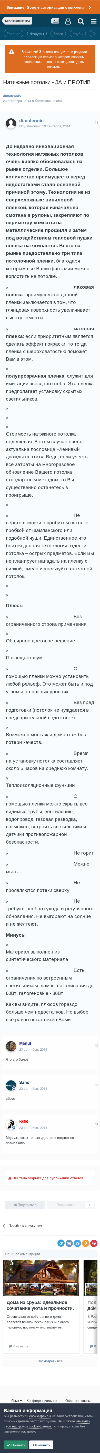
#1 (96, 122)
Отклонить (41, 1444)
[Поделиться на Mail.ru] (77, 1243)
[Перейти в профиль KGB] (11, 1124)
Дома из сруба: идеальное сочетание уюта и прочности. (40, 1305)
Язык (15, 1400)
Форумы (37, 33)
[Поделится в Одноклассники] (85, 1243)
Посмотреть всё (50, 1360)
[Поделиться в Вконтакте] (69, 1243)
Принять (17, 1444)
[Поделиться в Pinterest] (93, 1243)
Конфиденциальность (44, 1400)
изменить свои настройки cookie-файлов (47, 1423)
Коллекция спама (48, 100)
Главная (14, 33)
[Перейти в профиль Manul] (11, 1046)
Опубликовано (44, 125)
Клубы (78, 33)
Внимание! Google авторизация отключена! (46, 7)
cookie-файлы (40, 1415)
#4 (96, 1123)
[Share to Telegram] (61, 1243)
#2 (96, 1045)
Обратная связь (77, 1400)
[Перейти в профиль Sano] (11, 1085)
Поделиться (26, 1204)
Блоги (58, 33)
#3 (96, 1084)
